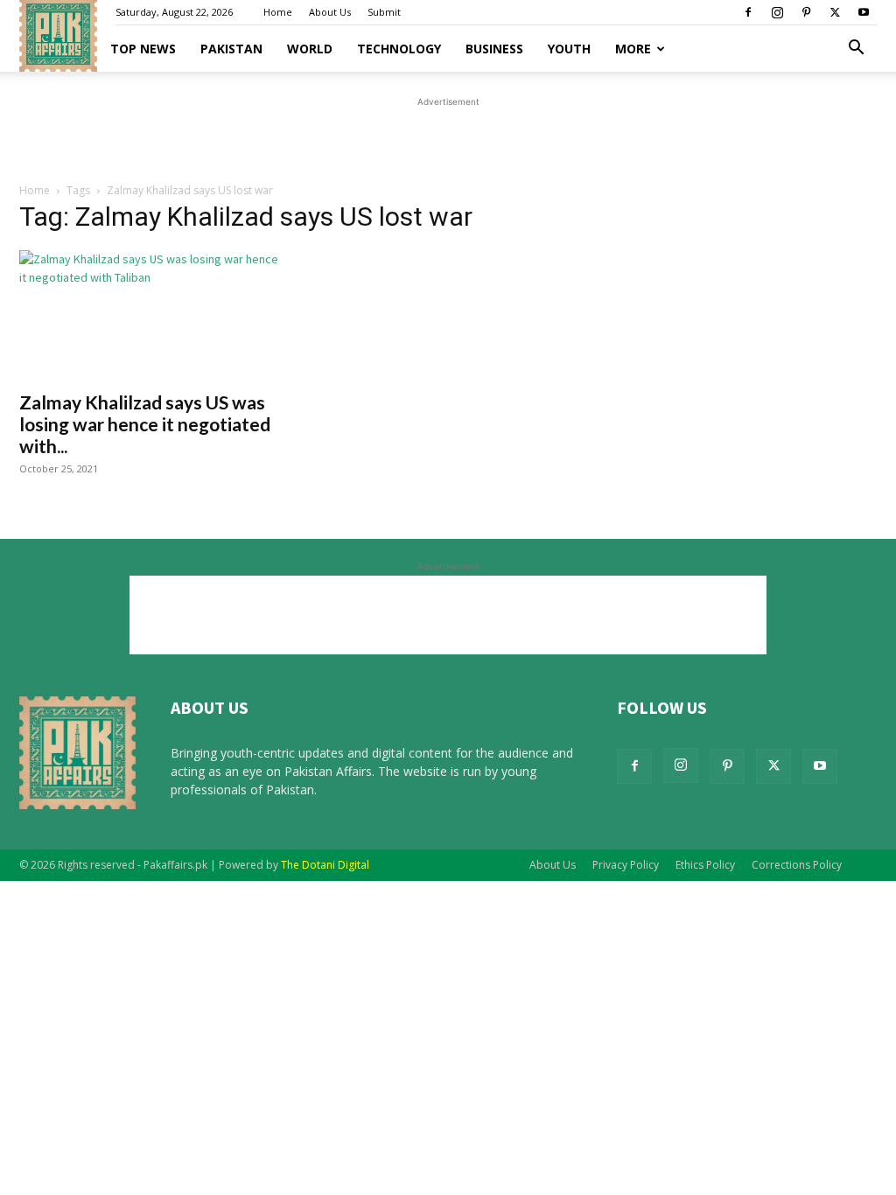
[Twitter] (835, 12)
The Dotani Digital (325, 864)
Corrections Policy (797, 864)
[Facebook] (748, 12)
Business (494, 48)
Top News (143, 48)
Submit (384, 11)
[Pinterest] (806, 12)
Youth (569, 48)
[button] (856, 49)
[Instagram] (777, 12)
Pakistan (231, 48)
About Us (330, 11)
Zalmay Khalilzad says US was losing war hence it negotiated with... (144, 424)
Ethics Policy (705, 864)
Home (277, 11)
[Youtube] (863, 12)
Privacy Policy (625, 864)
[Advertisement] (448, 137)
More (633, 48)
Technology (399, 48)
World (309, 48)
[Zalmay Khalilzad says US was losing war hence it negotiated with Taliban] (150, 315)
